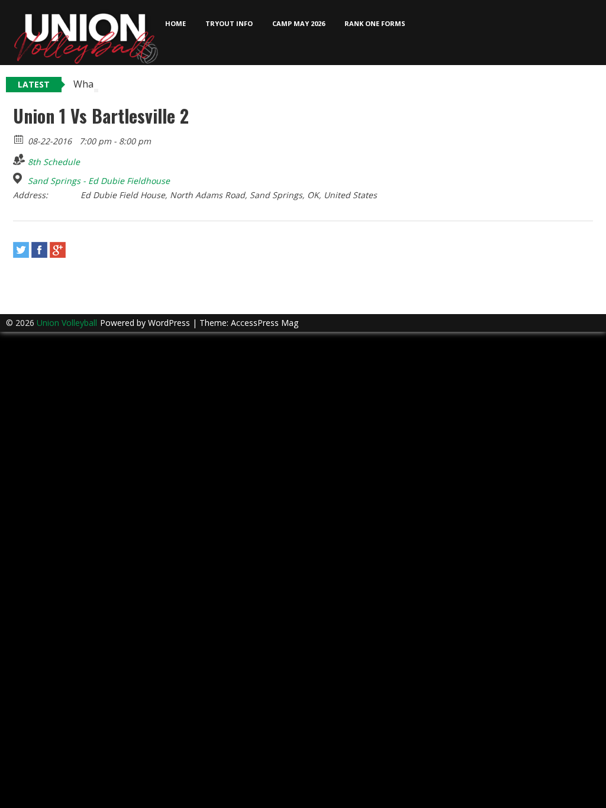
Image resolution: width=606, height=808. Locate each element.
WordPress (170, 322)
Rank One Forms (374, 23)
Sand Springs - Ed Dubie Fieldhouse (99, 181)
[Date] (19, 138)
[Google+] (58, 250)
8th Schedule (54, 161)
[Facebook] (39, 250)
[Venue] (19, 178)
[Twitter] (21, 250)
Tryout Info (229, 23)
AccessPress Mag (264, 322)
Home (175, 23)
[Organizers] (19, 159)
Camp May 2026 (298, 23)
